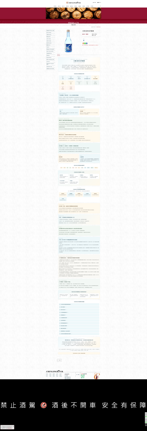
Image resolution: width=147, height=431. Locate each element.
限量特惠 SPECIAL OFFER (50, 30)
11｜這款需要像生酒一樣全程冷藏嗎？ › (65, 331)
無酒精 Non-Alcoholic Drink (50, 64)
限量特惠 (67, 6)
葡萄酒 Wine (49, 36)
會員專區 (95, 2)
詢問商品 (146, 415)
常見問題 (92, 6)
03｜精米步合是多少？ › (63, 309)
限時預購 (55, 6)
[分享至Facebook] (77, 374)
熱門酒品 (88, 6)
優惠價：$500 (85, 34)
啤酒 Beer (48, 55)
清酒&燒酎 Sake (49, 53)
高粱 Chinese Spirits (50, 51)
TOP (146, 424)
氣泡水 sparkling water (50, 59)
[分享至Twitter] (78, 374)
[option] (68, 41)
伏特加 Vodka (49, 40)
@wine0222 (85, 373)
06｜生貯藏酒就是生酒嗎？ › (64, 317)
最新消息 (71, 6)
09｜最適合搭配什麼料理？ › (64, 325)
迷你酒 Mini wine (49, 66)
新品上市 (63, 6)
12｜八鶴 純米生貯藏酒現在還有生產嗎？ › (66, 333)
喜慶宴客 (79, 6)
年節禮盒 (75, 6)
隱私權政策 (60, 376)
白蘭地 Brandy (49, 34)
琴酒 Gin (48, 47)
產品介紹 (59, 6)
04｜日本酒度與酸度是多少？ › (64, 312)
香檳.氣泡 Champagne (50, 49)
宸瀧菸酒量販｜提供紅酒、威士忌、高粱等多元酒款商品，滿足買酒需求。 (73, 2)
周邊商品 (83, 6)
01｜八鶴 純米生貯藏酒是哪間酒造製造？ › (66, 304)
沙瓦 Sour (48, 61)
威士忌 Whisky (49, 32)
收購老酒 (146, 420)
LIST (60, 360)
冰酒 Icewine (49, 38)
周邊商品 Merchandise (50, 68)
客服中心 (100, 2)
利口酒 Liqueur (49, 57)
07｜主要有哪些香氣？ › (63, 320)
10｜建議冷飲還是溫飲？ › (63, 328)
